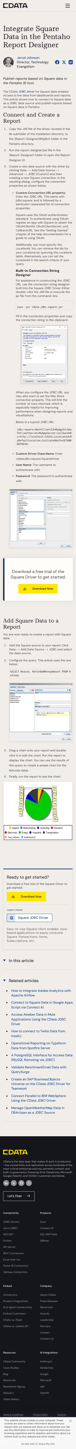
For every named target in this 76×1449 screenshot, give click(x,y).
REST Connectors (13, 1253)
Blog (5, 1374)
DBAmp (44, 1240)
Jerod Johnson (28, 57)
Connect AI (46, 1228)
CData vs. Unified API (15, 1326)
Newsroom (46, 1307)
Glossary (8, 1393)
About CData (48, 1295)
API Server (9, 1247)
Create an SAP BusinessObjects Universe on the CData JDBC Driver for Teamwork (40, 1084)
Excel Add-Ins (11, 1259)
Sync (43, 1222)
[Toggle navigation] (67, 5)
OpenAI (44, 1393)
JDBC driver (27, 91)
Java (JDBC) (10, 1228)
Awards (44, 1313)
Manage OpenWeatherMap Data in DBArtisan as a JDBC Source (37, 1110)
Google (44, 1374)
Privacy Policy (40, 1414)
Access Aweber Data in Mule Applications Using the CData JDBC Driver (38, 1019)
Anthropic (46, 1361)
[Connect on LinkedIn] (71, 62)
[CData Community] (29, 1183)
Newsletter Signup (14, 1386)
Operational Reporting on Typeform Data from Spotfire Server (38, 1045)
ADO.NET (8, 1234)
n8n (42, 1386)
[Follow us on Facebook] (57, 62)
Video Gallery (11, 1399)
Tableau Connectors (15, 1272)
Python (7, 1240)
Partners (45, 1326)
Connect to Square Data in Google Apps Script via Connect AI (42, 1004)
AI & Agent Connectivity (17, 1307)
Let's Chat (15, 1196)
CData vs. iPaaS (12, 1320)
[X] (14, 1183)
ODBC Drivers (11, 1222)
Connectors (10, 1295)
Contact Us (47, 1338)
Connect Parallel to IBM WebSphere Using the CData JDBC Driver (38, 1098)
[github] (21, 1183)
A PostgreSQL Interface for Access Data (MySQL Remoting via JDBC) (42, 1057)
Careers (45, 1332)
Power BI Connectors (15, 1265)
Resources (9, 1380)
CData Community (14, 1361)
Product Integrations (15, 1301)
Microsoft (46, 1380)
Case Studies (11, 1367)
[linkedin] (6, 1183)
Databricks (46, 1367)
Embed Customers (14, 1313)
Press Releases (49, 1301)
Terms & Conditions (13, 1414)
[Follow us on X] (64, 62)
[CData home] (18, 5)
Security (62, 1414)
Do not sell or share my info (38, 1444)
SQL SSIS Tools (48, 1234)
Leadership (47, 1320)
